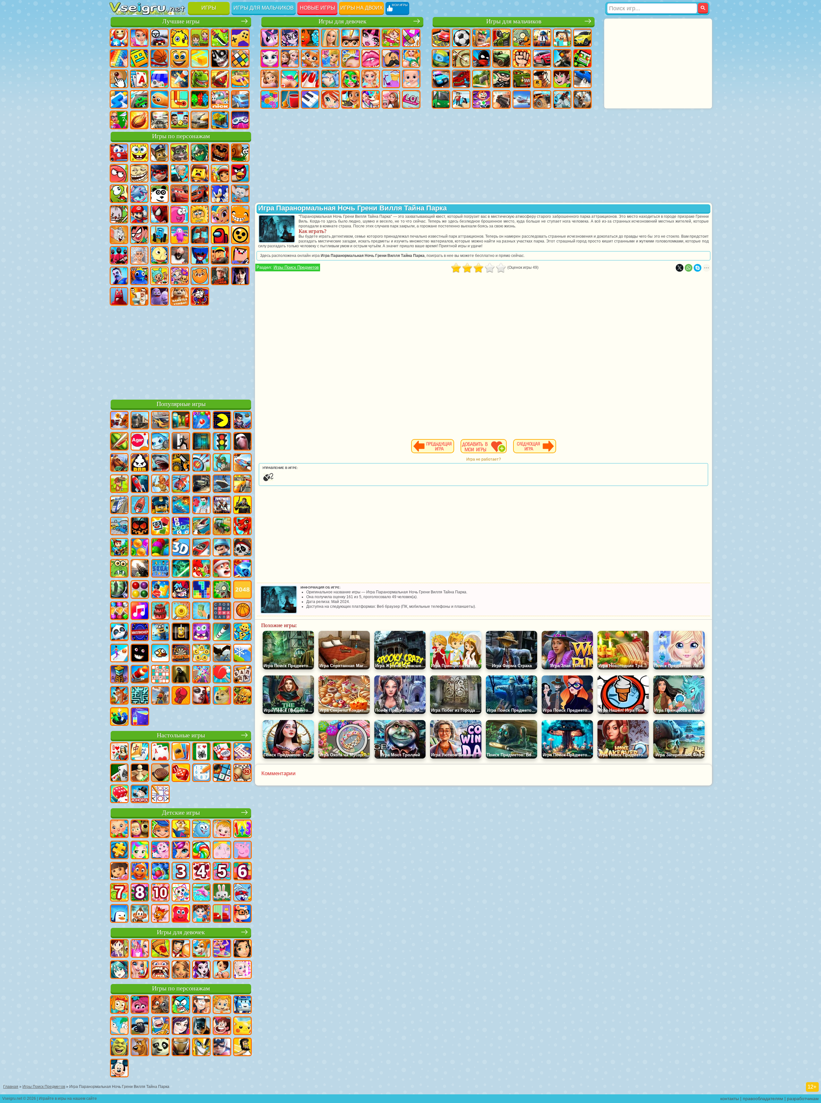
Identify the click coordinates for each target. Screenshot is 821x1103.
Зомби (521, 38)
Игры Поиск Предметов (296, 267)
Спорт (159, 58)
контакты (729, 1098)
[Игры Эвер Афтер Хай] (201, 970)
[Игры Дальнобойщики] (140, 421)
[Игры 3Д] (181, 548)
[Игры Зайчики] (222, 893)
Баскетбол (139, 120)
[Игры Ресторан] (181, 949)
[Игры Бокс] (181, 696)
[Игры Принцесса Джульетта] (140, 851)
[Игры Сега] (160, 569)
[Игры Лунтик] (160, 851)
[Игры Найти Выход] (201, 442)
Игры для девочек (342, 21)
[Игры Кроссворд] (181, 527)
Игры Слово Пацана (220, 276)
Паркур (562, 99)
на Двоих (199, 38)
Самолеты (521, 99)
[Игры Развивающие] (160, 829)
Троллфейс (139, 173)
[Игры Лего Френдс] (242, 949)
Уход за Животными (370, 99)
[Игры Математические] (242, 829)
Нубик (240, 255)
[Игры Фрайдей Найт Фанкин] (181, 590)
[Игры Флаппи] (160, 654)
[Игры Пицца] (160, 949)
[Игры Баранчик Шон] (140, 1026)
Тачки (179, 193)
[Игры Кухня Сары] (119, 949)
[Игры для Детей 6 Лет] (242, 872)
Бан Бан (119, 296)
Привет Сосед (119, 276)
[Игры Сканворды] (160, 675)
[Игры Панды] (119, 632)
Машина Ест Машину (521, 79)
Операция (330, 79)
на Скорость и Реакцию (119, 99)
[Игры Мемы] (222, 696)
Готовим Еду (350, 99)
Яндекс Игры (240, 38)
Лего (199, 173)
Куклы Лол (411, 99)
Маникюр (310, 79)
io (199, 58)
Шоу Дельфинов (139, 193)
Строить (220, 120)
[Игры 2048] (242, 590)
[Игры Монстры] (201, 632)
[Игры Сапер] (222, 773)
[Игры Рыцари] (242, 696)
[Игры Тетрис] (201, 590)
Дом (391, 99)
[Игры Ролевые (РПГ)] (242, 421)
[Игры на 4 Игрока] (181, 421)
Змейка (159, 99)
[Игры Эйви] (181, 970)
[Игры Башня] (119, 675)
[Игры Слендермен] (242, 442)
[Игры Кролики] (242, 893)
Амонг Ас (220, 234)
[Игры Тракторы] (222, 527)
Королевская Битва (542, 38)
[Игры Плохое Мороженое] (140, 463)
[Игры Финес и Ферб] (119, 1026)
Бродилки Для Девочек (391, 38)
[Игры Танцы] (222, 949)
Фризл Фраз (179, 214)
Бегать (481, 99)
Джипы (542, 99)
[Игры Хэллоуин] (140, 527)
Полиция (441, 79)
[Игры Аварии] (119, 527)
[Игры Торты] (160, 611)
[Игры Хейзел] (222, 829)
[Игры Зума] (160, 548)
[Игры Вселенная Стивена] (222, 1026)
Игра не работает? (483, 459)
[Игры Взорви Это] (160, 442)
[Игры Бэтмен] (201, 1026)
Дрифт (582, 79)
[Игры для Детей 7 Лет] (119, 893)
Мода (391, 79)
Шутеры (461, 99)
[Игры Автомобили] (160, 421)
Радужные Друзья (139, 276)
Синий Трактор (159, 234)
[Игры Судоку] (201, 773)
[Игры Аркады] (222, 421)
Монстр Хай (370, 38)
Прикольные (220, 79)
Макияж (350, 79)
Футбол (461, 38)
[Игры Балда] (242, 675)
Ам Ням (119, 193)
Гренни (179, 255)
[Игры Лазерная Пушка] (119, 569)
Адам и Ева (199, 214)
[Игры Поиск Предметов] (119, 590)
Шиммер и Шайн (220, 214)
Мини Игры (240, 79)
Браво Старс (240, 234)
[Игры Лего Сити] (160, 505)
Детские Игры (179, 38)
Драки (521, 58)
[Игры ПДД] (222, 442)
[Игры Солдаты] (222, 548)
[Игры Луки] (201, 463)
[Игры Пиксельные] (119, 548)
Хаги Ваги (199, 255)
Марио (139, 214)
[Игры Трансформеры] (201, 1047)
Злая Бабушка (179, 173)
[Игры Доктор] (201, 505)
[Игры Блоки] (160, 590)
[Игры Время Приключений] (160, 1026)
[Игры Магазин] (140, 949)
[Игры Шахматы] (140, 773)
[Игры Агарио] (140, 442)
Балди (159, 255)
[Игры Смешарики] (201, 829)
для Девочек (139, 38)
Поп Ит (119, 58)
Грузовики (501, 58)
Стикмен (481, 58)
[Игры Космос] (140, 484)
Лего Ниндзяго (199, 152)
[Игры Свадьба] (140, 970)
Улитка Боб (240, 152)
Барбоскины (240, 193)
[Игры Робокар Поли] (242, 1005)
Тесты (350, 38)
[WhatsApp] (688, 268)
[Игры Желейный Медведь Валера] (181, 914)
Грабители (501, 79)
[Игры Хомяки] (242, 914)
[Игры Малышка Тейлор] (201, 914)
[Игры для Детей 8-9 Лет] (140, 893)
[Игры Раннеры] (160, 632)
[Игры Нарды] (181, 773)
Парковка (441, 38)
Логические (240, 58)
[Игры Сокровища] (119, 611)
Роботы (582, 58)
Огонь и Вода (310, 38)
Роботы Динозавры (461, 79)
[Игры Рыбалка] (201, 527)
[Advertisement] (181, 351)
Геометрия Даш (139, 58)
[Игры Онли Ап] (160, 696)
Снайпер (562, 58)
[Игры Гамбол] (181, 1005)
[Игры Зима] (242, 654)
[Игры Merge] (119, 717)
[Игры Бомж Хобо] (242, 1047)
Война (199, 120)
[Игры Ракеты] (222, 632)
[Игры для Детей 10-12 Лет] (160, 893)
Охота (582, 99)
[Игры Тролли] (140, 1005)
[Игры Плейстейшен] (119, 696)
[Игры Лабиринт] (140, 696)
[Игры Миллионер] (140, 632)
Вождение (159, 120)
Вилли (119, 152)
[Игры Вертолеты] (181, 484)
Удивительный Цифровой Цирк (199, 296)
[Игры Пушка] (140, 675)
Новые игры (317, 8)
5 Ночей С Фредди (220, 152)
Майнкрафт (562, 38)
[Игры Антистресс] (242, 632)
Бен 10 (562, 79)
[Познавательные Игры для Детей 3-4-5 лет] (181, 829)
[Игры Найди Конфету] (201, 851)
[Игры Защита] (222, 463)
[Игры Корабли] (222, 484)
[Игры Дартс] (181, 654)
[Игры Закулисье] (181, 675)
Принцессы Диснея (370, 79)
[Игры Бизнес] (201, 611)
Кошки (310, 58)
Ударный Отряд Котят (119, 214)
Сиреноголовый (199, 234)
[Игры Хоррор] (140, 654)
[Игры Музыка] (140, 611)
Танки (501, 38)
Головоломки (179, 99)
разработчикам (803, 1098)
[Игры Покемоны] (242, 1026)
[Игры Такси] (242, 484)
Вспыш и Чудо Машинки (199, 193)
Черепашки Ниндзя (441, 58)
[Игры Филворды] (222, 611)
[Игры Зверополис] (160, 1005)
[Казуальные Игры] (201, 675)
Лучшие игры (180, 21)
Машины (582, 38)
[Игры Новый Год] (222, 569)
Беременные (411, 58)
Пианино (310, 99)
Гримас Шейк (159, 296)
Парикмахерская (350, 58)
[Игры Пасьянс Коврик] (119, 773)
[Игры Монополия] (140, 794)
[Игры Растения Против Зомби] (222, 590)
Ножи (179, 79)
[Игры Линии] (140, 590)
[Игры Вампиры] (201, 696)
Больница (290, 79)
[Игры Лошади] (119, 463)
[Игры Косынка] (181, 752)
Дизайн (269, 99)
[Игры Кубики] (160, 527)
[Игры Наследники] (181, 1026)
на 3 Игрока (199, 99)
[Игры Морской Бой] (181, 505)
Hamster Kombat (179, 296)
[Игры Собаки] (201, 949)
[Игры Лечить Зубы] (160, 970)
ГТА (542, 79)
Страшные (220, 58)
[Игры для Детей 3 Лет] (181, 872)
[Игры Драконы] (242, 527)
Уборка (290, 99)
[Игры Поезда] (119, 505)
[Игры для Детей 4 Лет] (201, 872)
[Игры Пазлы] (119, 851)
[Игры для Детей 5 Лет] (222, 872)
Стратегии (481, 38)
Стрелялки (501, 99)
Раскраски (411, 38)
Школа (119, 120)
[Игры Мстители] (222, 1047)
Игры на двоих (361, 8)
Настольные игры (181, 735)
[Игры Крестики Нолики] (160, 794)
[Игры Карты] (160, 752)
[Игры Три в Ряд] (242, 569)
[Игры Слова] (201, 654)
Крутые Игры (240, 99)
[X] (679, 268)
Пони (269, 38)
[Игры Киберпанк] (242, 505)
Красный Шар (119, 173)
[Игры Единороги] (181, 851)
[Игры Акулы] (160, 463)
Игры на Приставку (240, 120)
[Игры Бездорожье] (201, 484)
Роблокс (220, 255)
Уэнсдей (240, 276)
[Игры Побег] (181, 442)
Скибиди (139, 296)
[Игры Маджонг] (140, 752)
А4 (139, 255)
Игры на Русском (159, 79)
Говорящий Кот (179, 152)
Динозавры (199, 79)
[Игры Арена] (160, 484)
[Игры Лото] (242, 773)
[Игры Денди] (181, 632)
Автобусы (441, 99)
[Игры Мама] (222, 970)
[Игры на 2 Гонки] (242, 463)
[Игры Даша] (119, 872)
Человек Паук (159, 214)
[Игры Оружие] (140, 569)
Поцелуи (370, 58)
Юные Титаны (139, 234)
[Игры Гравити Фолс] (201, 1005)
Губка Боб (139, 152)
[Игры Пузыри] (160, 872)
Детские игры (181, 812)
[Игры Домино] (242, 752)
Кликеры (119, 79)
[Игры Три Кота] (160, 914)
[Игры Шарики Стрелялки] (201, 421)
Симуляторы (159, 38)
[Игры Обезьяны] (140, 914)
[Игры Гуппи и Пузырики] (222, 1005)
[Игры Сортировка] (140, 717)
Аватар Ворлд (179, 276)
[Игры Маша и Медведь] (140, 829)
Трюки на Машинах (139, 99)
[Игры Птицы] (222, 654)
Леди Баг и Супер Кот (159, 173)
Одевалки (330, 58)
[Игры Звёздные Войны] (181, 569)
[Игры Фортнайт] (222, 505)
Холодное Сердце (290, 58)
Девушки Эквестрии (290, 38)
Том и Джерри (119, 234)
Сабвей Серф (220, 173)
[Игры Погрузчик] (181, 463)
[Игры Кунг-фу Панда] (160, 1047)
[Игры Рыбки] (140, 872)
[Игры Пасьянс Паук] (201, 752)
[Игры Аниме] (119, 970)
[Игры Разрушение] (181, 611)
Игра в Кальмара (119, 255)
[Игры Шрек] (119, 1047)
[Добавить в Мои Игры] (484, 446)
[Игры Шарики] (140, 548)
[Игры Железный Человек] (181, 1047)
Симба (199, 276)
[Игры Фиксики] (119, 1005)
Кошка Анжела (269, 58)
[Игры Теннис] (222, 675)
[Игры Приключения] (119, 484)
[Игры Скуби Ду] (140, 1047)
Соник (220, 193)
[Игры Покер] (222, 752)
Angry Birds (240, 173)
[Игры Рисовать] (181, 893)
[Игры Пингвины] (119, 914)
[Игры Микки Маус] (119, 1069)
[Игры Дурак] (119, 752)
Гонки (542, 58)
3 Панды (159, 193)
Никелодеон (220, 99)
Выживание (481, 79)
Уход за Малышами (411, 79)
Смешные (179, 58)
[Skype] (697, 268)
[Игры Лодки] (140, 505)
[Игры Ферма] (201, 569)
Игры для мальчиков (263, 8)
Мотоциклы (461, 58)
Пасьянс (139, 79)
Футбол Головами (179, 120)
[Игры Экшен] (119, 421)
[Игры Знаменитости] (242, 970)
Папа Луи (391, 58)
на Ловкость (220, 38)
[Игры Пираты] (242, 548)
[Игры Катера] (201, 548)
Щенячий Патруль (159, 152)
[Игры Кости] (119, 794)
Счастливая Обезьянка (240, 214)
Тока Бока (159, 276)
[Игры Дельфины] (201, 893)
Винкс (330, 99)
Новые (119, 38)
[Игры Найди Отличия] (222, 914)
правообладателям (763, 1098)
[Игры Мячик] (242, 611)
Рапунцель (269, 79)
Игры (208, 8)
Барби (330, 38)
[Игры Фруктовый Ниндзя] (119, 442)
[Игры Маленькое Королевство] (222, 851)
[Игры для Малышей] (119, 829)
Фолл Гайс (179, 234)
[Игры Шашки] (160, 773)
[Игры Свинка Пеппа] (242, 851)
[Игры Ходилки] (119, 654)
